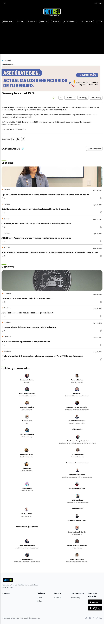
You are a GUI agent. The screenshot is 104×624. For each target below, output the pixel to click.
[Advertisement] (52, 39)
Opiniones (43, 21)
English (39, 601)
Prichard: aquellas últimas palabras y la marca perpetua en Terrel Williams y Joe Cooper (42, 356)
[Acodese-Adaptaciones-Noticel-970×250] (52, 78)
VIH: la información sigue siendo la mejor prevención (26, 342)
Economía (31, 21)
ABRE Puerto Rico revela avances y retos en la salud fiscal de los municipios (36, 238)
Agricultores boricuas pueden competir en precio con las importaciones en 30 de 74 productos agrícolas (50, 252)
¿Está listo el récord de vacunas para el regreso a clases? (27, 313)
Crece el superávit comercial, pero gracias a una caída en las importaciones (36, 223)
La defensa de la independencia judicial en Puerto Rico (27, 298)
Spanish (39, 598)
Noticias (20, 21)
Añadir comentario (94, 149)
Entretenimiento (70, 21)
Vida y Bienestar (87, 21)
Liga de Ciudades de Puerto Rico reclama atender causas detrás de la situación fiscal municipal (45, 194)
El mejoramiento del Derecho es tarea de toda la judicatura (29, 327)
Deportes (56, 21)
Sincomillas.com (19, 129)
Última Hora (7, 21)
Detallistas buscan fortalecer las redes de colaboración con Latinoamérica (36, 209)
